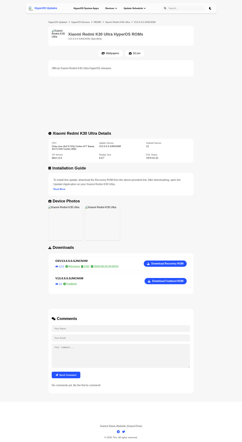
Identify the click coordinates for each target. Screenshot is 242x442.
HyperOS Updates (57, 22)
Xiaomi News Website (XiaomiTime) (121, 426)
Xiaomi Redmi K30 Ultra (117, 22)
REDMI (97, 22)
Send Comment (67, 375)
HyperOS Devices (80, 22)
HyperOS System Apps (86, 8)
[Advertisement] (121, 105)
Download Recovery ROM (167, 263)
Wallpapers (112, 53)
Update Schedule (133, 8)
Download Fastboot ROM (167, 281)
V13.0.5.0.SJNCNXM (145, 22)
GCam (136, 53)
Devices (109, 8)
